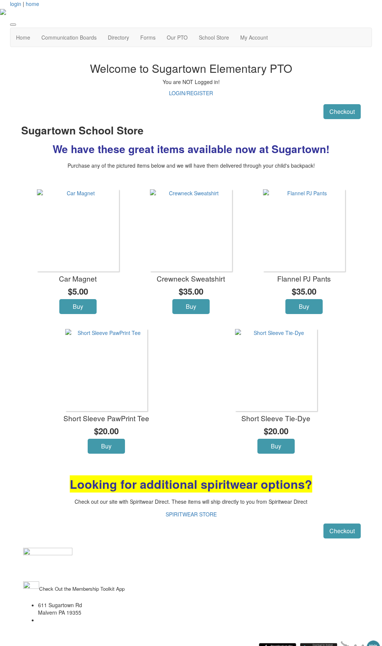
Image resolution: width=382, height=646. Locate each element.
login (15, 3)
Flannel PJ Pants (304, 278)
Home (23, 37)
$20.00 (106, 431)
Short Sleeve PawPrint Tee (106, 418)
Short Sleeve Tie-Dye (275, 418)
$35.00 (191, 291)
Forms (148, 37)
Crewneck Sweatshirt (191, 278)
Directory (118, 37)
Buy (78, 306)
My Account (254, 37)
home (32, 3)
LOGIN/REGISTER (191, 93)
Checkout (342, 111)
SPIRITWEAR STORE (191, 514)
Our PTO (177, 37)
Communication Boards (69, 37)
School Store (214, 37)
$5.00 (78, 291)
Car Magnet (78, 278)
